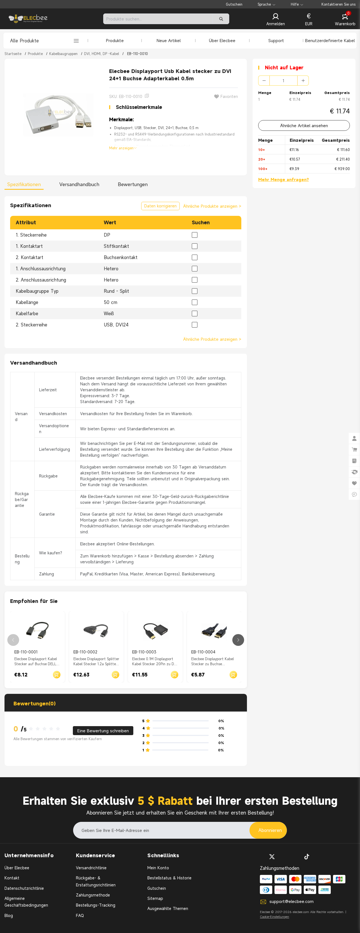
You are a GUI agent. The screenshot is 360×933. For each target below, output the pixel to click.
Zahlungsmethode (93, 895)
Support (276, 40)
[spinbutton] (283, 80)
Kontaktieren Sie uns (338, 4)
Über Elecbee (222, 40)
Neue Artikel (169, 40)
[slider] (46, 728)
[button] (276, 20)
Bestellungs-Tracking (95, 905)
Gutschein (234, 4)
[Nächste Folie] (238, 640)
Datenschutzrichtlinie (24, 888)
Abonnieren (270, 830)
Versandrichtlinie (91, 867)
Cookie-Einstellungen (274, 917)
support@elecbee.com (291, 901)
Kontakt (11, 878)
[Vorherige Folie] (13, 640)
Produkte (115, 40)
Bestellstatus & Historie (169, 878)
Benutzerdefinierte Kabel (330, 40)
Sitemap (155, 898)
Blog (8, 915)
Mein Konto (158, 867)
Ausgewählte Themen (167, 908)
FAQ (80, 915)
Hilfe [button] (295, 4)
